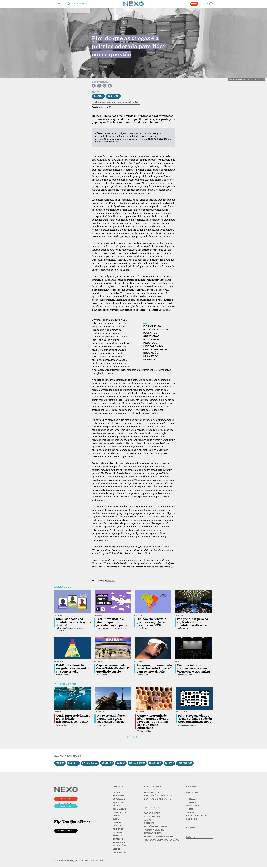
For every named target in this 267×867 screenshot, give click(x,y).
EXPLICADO (119, 799)
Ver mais (133, 737)
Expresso (179, 615)
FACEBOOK (192, 792)
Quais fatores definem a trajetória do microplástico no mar (73, 718)
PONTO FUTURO (152, 792)
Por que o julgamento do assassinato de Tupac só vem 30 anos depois (154, 668)
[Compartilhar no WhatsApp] (110, 86)
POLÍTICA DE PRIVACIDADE (158, 836)
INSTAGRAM (192, 806)
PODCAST (118, 829)
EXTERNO (118, 839)
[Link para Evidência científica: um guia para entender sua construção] (72, 648)
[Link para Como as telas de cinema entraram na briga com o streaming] (193, 648)
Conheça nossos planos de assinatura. (125, 139)
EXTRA (116, 792)
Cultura (120, 763)
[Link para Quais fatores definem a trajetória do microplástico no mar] (72, 698)
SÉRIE (116, 819)
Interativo (181, 712)
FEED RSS (191, 819)
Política (98, 96)
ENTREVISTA (119, 812)
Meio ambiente (184, 763)
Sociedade (113, 96)
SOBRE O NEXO (152, 813)
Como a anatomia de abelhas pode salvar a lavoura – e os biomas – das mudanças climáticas (154, 721)
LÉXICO (117, 849)
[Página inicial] (133, 3)
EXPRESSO (118, 796)
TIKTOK (190, 809)
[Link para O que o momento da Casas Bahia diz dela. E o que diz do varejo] (113, 648)
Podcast (98, 615)
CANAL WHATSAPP (196, 816)
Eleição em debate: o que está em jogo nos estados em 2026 (152, 622)
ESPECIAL (118, 836)
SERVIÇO (117, 816)
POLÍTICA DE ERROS (155, 830)
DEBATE (117, 826)
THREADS (191, 799)
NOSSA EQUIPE (152, 816)
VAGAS (147, 820)
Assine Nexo (66, 799)
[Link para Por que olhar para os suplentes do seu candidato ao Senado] (193, 601)
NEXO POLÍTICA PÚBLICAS (158, 796)
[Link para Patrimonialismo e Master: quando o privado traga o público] (113, 601)
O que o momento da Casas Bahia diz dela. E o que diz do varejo (114, 668)
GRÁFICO (118, 802)
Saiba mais (110, 581)
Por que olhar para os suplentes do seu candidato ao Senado (192, 622)
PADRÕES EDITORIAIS (155, 826)
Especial (58, 615)
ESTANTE (118, 832)
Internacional (90, 763)
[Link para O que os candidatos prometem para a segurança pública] (113, 698)
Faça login (66, 806)
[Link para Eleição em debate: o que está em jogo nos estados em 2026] (153, 601)
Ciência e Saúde (137, 763)
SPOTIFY (191, 812)
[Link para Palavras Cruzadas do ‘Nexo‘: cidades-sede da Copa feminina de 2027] (194, 698)
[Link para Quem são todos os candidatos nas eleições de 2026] (72, 601)
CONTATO (149, 823)
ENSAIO (117, 822)
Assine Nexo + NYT (66, 830)
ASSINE (194, 4)
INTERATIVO (119, 809)
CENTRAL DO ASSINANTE (157, 799)
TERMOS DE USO (153, 833)
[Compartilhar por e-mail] (104, 86)
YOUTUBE (191, 802)
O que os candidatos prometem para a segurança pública (111, 718)
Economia (73, 763)
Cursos (190, 828)
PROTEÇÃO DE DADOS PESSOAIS (161, 840)
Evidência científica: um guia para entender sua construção (72, 668)
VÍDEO (116, 806)
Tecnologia (155, 763)
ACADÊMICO (119, 842)
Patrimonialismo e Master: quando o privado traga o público (113, 622)
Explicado (59, 662)
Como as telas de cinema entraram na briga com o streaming (193, 668)
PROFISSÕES (119, 846)
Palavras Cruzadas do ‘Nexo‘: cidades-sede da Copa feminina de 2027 (195, 718)
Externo (58, 712)
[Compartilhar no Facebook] (94, 86)
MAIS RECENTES (81, 4)
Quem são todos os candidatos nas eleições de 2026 (73, 622)
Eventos (191, 837)
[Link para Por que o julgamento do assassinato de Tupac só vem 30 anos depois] (153, 648)
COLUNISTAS (119, 852)
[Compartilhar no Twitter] (99, 86)
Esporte (169, 763)
